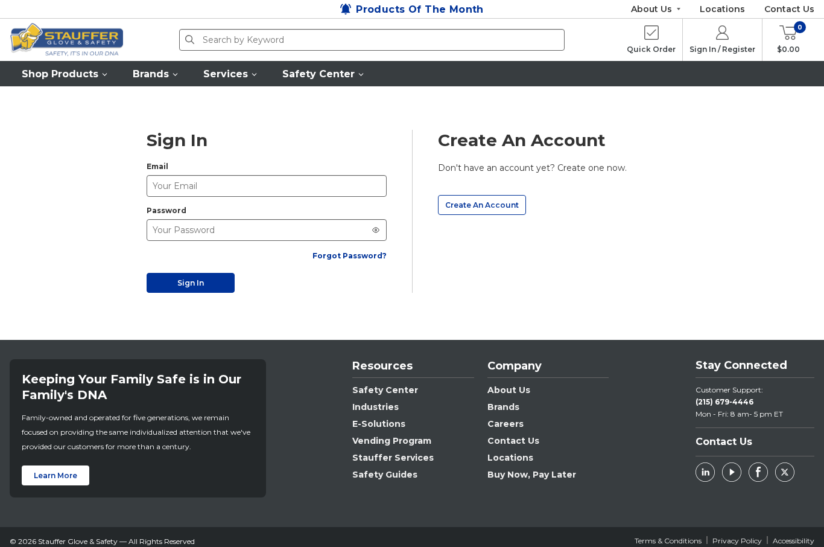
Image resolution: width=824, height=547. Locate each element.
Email (157, 166)
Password (166, 210)
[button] (65, 73)
